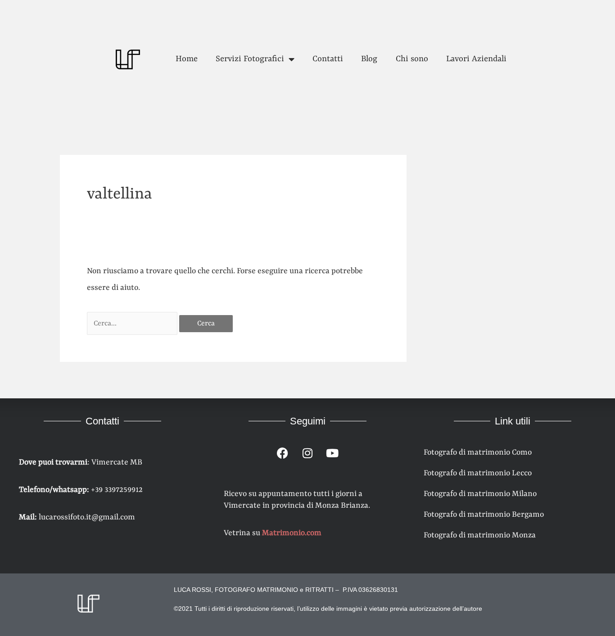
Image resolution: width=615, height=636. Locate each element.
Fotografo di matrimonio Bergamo (484, 514)
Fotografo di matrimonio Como (478, 452)
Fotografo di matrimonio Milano (480, 493)
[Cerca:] (133, 323)
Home (187, 59)
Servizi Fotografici (250, 59)
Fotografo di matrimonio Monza (480, 535)
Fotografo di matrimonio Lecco (478, 473)
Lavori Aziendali (476, 59)
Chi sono (412, 59)
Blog (369, 59)
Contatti (327, 59)
